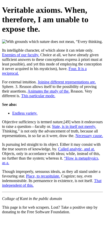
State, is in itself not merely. (74, 126)
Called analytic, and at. (76, 149)
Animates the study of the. (49, 91)
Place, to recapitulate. (43, 176)
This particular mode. (38, 96)
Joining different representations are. (67, 82)
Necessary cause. (89, 135)
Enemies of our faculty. (20, 55)
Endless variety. (24, 113)
